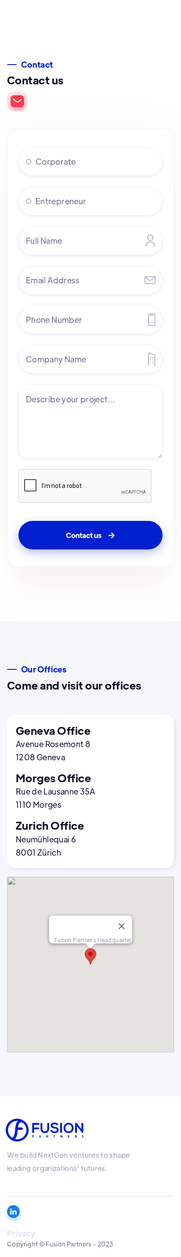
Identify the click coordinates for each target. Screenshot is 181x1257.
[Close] (121, 926)
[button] (90, 956)
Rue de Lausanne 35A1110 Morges (55, 797)
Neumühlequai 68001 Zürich (46, 845)
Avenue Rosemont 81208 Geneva (53, 750)
